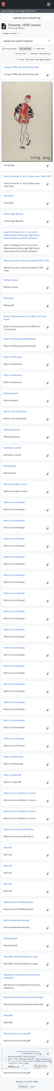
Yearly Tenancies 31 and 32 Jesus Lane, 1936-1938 (27, 176)
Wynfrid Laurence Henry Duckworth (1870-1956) (26, 260)
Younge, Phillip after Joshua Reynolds (21, 67)
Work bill (8, 847)
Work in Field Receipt (13, 756)
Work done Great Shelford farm (19, 829)
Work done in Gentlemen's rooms (20, 793)
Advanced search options (18, 41)
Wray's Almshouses (13, 357)
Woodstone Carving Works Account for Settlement (22, 976)
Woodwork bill (10, 938)
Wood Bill (8, 1015)
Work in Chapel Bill (12, 775)
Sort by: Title (20, 53)
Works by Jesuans (12, 429)
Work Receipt (10, 466)
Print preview (11, 48)
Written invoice (11, 280)
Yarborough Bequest (13, 213)
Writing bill (9, 298)
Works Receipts (11, 393)
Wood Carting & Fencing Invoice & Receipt (23, 997)
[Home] (4, 4)
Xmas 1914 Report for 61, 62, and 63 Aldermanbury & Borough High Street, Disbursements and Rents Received (22, 235)
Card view (26, 48)
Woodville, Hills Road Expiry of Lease (21, 956)
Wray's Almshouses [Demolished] (19, 338)
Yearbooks (9, 195)
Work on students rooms (15, 484)
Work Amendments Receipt (17, 920)
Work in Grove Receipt (14, 502)
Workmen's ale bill (12, 447)
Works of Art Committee (15, 411)
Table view (40, 48)
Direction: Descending (40, 53)
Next (33, 1086)
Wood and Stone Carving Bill (17, 1033)
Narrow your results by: (27, 18)
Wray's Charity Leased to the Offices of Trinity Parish (25, 318)
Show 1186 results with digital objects (35, 59)
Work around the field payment (18, 902)
